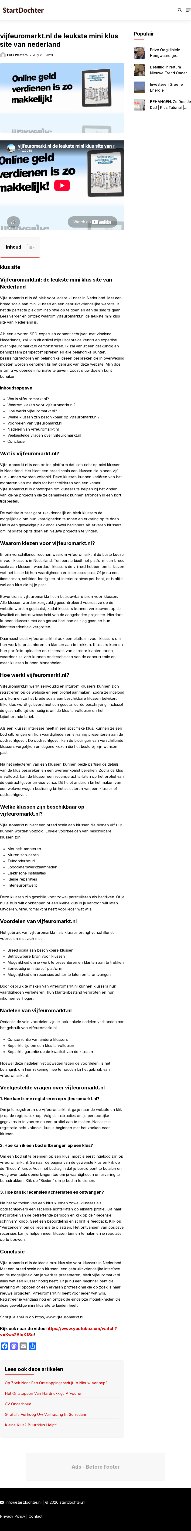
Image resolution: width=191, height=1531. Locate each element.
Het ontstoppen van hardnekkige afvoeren (43, 1393)
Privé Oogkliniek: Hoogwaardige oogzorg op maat (166, 55)
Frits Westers (17, 55)
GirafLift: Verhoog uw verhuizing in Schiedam (45, 1414)
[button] (180, 10)
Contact (35, 1516)
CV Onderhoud (18, 1404)
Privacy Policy (12, 1516)
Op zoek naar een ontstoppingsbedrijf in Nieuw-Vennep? (56, 1383)
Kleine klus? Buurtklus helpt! (31, 1425)
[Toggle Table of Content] (29, 248)
